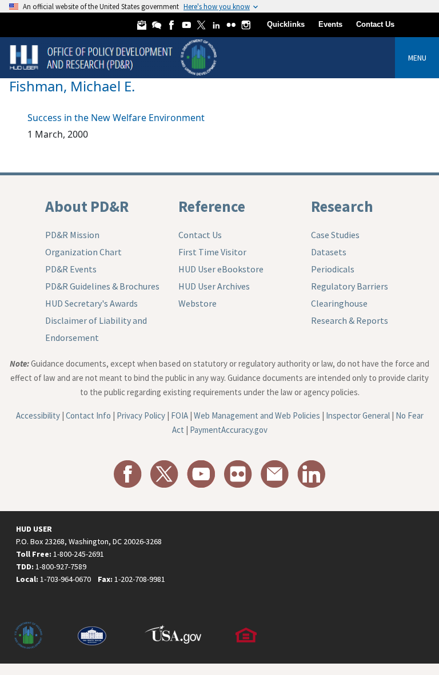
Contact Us (375, 24)
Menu (417, 58)
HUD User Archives (214, 286)
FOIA (179, 415)
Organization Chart (83, 252)
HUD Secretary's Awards (91, 303)
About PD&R (87, 206)
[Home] (114, 56)
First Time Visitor (212, 252)
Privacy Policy (141, 415)
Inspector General (358, 415)
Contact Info (88, 415)
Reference (211, 206)
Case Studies (335, 234)
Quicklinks (286, 24)
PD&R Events (71, 269)
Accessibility (38, 415)
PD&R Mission (72, 234)
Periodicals (332, 269)
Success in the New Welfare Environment (116, 117)
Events (330, 24)
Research (342, 206)
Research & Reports (349, 320)
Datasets (328, 252)
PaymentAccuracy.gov (229, 429)
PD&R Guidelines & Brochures (102, 286)
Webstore (197, 303)
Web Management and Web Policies (257, 415)
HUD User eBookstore (221, 269)
